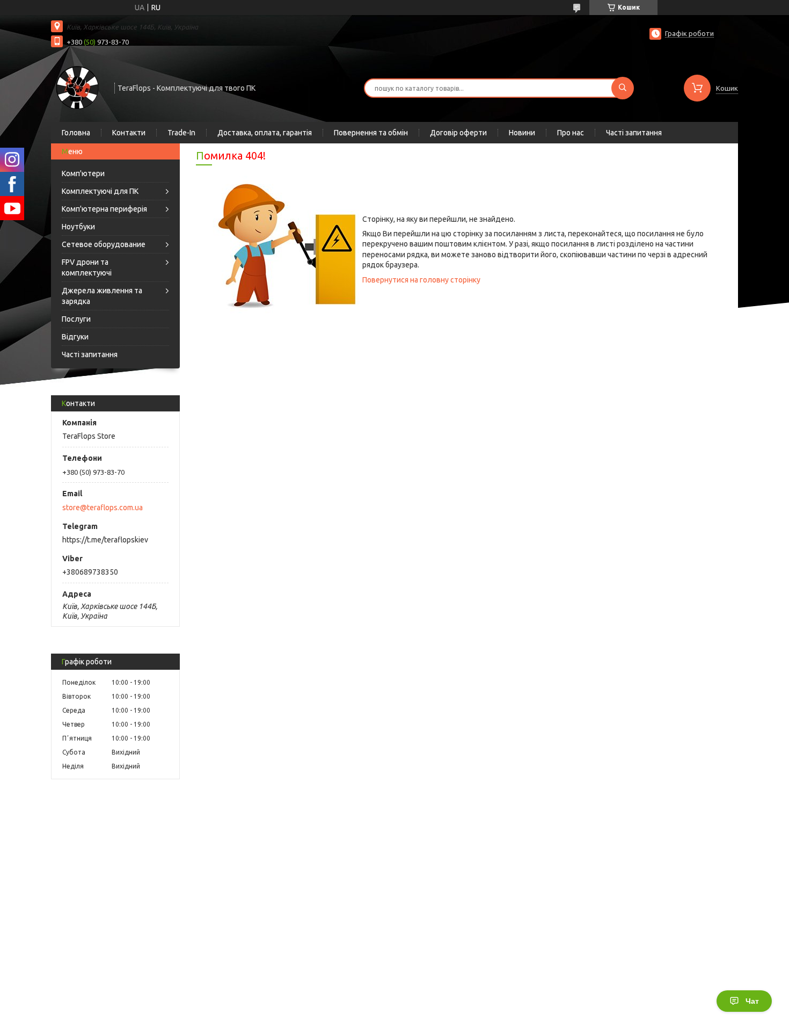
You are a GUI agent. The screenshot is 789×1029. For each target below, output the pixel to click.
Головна (76, 132)
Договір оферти (458, 132)
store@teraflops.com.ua (102, 507)
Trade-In (181, 132)
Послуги (76, 319)
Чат (752, 1001)
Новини (522, 132)
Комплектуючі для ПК (100, 191)
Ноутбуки (78, 226)
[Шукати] (622, 88)
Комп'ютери (83, 173)
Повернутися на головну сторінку (421, 280)
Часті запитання (634, 132)
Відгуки (75, 336)
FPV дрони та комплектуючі (87, 267)
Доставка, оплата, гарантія (264, 132)
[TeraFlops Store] (78, 87)
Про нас (570, 132)
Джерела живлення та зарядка (102, 296)
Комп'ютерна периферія (104, 209)
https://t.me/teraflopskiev (105, 539)
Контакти (128, 132)
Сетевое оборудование (103, 244)
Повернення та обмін (371, 132)
